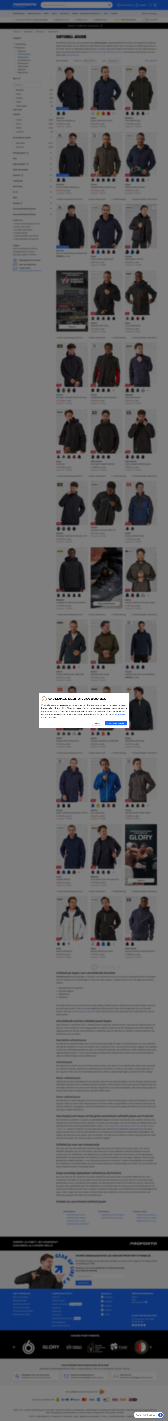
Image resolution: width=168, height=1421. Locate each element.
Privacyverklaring (119, 714)
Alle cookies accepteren (115, 723)
